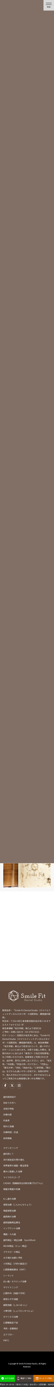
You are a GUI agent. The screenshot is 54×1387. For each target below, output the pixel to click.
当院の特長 (8, 1108)
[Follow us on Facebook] (5, 1086)
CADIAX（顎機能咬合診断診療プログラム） (23, 1183)
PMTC (6, 1340)
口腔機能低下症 (10, 1322)
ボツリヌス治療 (10, 1316)
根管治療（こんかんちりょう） (18, 1204)
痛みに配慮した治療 (12, 1171)
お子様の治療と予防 (12, 1257)
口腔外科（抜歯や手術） (14, 1293)
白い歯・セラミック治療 (14, 1281)
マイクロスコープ (11, 1177)
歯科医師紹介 (9, 1096)
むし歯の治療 (9, 1198)
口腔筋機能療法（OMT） (15, 1269)
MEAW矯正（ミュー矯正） (15, 1245)
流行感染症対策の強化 (13, 1159)
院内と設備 (8, 1126)
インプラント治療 (11, 1228)
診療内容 (7, 1114)
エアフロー (8, 1334)
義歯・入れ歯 (9, 1234)
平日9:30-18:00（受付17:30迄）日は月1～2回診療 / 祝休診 (27, 1384)
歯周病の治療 (9, 1216)
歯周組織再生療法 (11, 1222)
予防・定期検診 (10, 1328)
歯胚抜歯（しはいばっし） (15, 1304)
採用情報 (7, 1138)
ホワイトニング (10, 1287)
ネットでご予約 (45, 1378)
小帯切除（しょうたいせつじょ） (19, 1310)
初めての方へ (9, 1102)
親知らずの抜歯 (10, 1299)
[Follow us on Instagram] (19, 1086)
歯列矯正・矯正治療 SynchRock (19, 1240)
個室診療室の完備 (11, 1189)
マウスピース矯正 (11, 1251)
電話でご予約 (25, 1378)
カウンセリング (10, 1147)
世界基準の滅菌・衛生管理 (15, 1165)
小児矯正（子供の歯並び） (15, 1263)
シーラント (8, 1275)
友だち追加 (9, 1378)
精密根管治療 (9, 1210)
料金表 (6, 1120)
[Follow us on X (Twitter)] (12, 1086)
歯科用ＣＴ (8, 1153)
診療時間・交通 (10, 1132)
